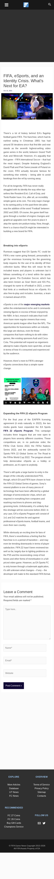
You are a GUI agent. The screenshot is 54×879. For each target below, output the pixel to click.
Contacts (41, 822)
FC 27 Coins (14, 841)
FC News (14, 822)
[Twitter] (44, 849)
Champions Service (14, 853)
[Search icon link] (49, 5)
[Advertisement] (27, 34)
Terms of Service (41, 810)
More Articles (14, 810)
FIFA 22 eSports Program (28, 445)
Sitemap (41, 818)
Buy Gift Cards (14, 849)
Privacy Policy (41, 814)
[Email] (39, 849)
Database (14, 814)
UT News (13, 818)
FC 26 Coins (14, 845)
